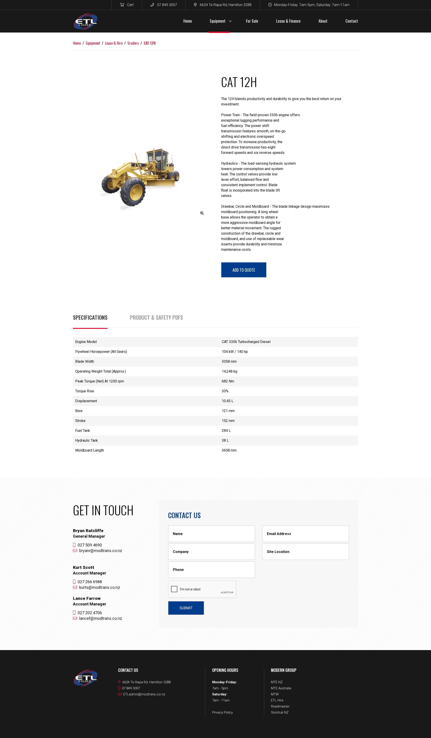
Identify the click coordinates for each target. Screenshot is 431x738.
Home (77, 43)
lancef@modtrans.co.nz (100, 618)
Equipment (93, 43)
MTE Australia (281, 688)
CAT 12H (150, 43)
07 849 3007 (166, 5)
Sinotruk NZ (279, 712)
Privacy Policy (222, 712)
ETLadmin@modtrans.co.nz (144, 694)
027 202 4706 (90, 612)
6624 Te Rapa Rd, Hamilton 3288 (225, 5)
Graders (133, 43)
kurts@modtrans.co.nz (99, 587)
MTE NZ (277, 682)
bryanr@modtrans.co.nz (100, 550)
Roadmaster (280, 706)
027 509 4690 (90, 545)
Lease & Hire (114, 43)
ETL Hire (277, 700)
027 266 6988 (90, 581)
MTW (275, 694)
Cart (130, 5)
